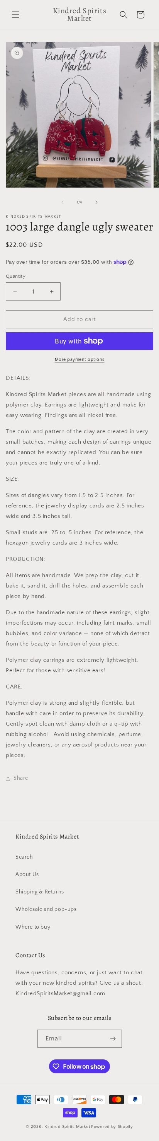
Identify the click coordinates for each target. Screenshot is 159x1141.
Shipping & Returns (39, 892)
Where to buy (32, 927)
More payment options (80, 359)
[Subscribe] (113, 1039)
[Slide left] (62, 202)
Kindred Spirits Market (67, 1126)
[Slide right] (96, 202)
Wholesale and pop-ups (46, 909)
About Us (27, 874)
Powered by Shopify (112, 1126)
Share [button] (21, 778)
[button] (15, 14)
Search (24, 857)
